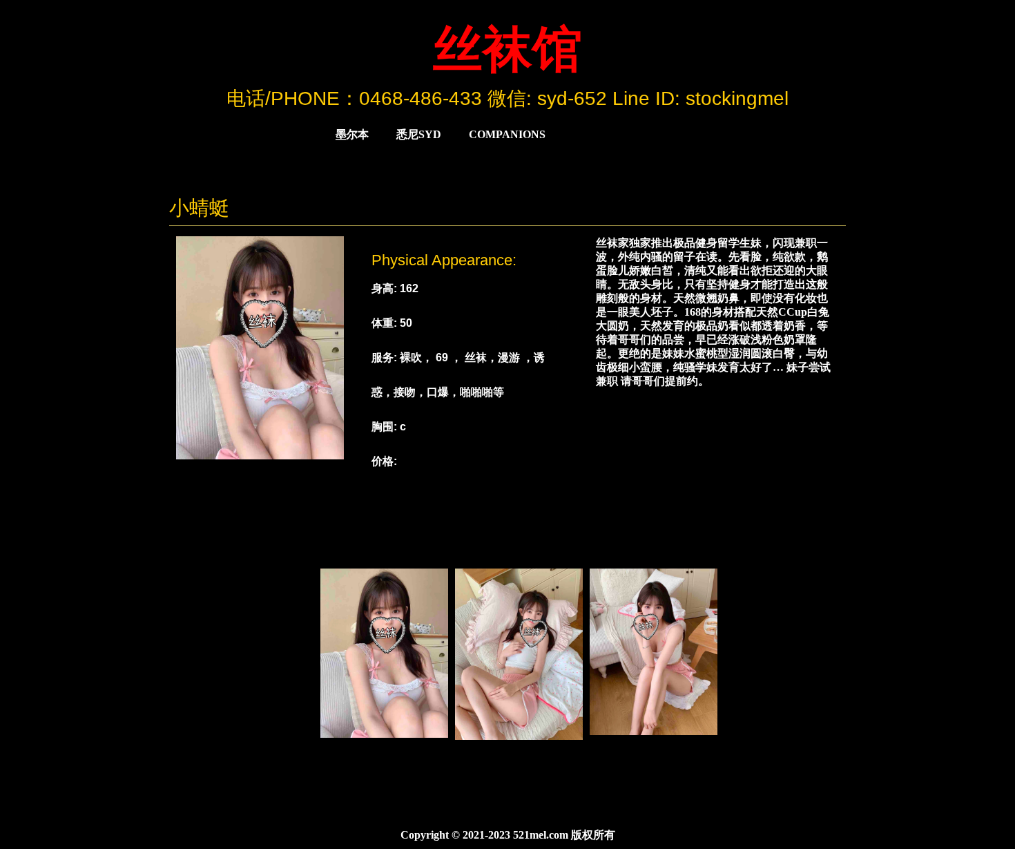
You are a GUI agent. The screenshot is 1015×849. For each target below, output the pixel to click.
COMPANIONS (507, 134)
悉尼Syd (418, 134)
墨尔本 (352, 134)
